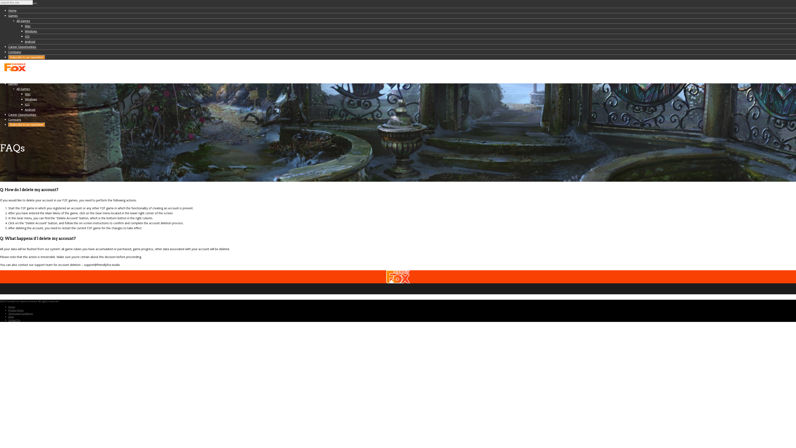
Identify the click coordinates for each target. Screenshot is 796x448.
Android (30, 42)
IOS (27, 36)
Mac (28, 26)
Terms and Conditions (20, 313)
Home (12, 10)
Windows (31, 31)
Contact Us (14, 320)
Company (14, 52)
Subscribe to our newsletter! (27, 57)
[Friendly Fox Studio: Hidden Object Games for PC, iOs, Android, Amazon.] (14, 71)
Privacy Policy (16, 310)
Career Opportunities (22, 47)
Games (13, 16)
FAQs (11, 316)
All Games (23, 21)
